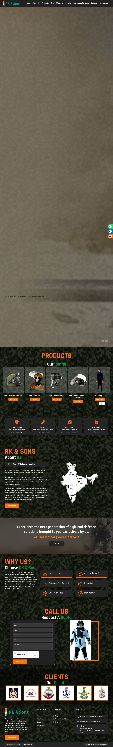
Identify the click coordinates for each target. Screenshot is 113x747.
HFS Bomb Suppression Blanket (35, 617)
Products (45, 3)
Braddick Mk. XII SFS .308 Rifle (100, 617)
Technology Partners (81, 3)
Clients (68, 3)
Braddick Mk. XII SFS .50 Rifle (56, 617)
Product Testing (57, 3)
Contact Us (104, 3)
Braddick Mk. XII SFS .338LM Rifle (78, 617)
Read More (13, 620)
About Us (36, 3)
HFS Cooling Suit (13, 616)
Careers (94, 3)
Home (28, 3)
